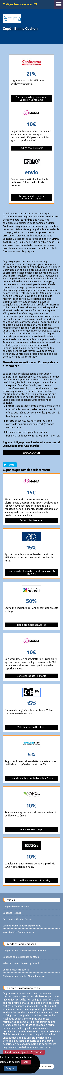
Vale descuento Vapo (31, 829)
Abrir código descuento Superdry (31, 880)
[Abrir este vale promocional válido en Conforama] (31, 63)
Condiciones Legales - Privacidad (23, 1052)
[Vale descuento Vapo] (31, 795)
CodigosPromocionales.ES (20, 4)
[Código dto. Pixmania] (31, 113)
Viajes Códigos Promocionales (18, 932)
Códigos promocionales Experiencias (22, 925)
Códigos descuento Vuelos (17, 906)
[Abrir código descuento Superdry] (31, 846)
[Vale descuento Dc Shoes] (31, 692)
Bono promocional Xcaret (31, 624)
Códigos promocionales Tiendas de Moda (24, 950)
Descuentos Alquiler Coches (17, 919)
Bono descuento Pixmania (31, 675)
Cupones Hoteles (12, 913)
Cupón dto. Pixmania (31, 520)
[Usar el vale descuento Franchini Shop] (31, 743)
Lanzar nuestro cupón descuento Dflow (31, 197)
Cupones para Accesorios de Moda (21, 957)
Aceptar (10, 1068)
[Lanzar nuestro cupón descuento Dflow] (31, 161)
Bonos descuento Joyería (16, 969)
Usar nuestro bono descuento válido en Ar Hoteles (31, 572)
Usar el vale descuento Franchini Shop (31, 778)
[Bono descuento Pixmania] (31, 641)
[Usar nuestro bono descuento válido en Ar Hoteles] (31, 536)
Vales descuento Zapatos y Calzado (21, 963)
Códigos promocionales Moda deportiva (24, 976)
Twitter (10, 464)
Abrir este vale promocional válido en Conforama (31, 98)
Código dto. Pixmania (31, 148)
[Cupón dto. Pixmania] (31, 481)
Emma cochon (31, 452)
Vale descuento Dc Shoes (31, 727)
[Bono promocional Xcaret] (31, 590)
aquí (25, 1062)
